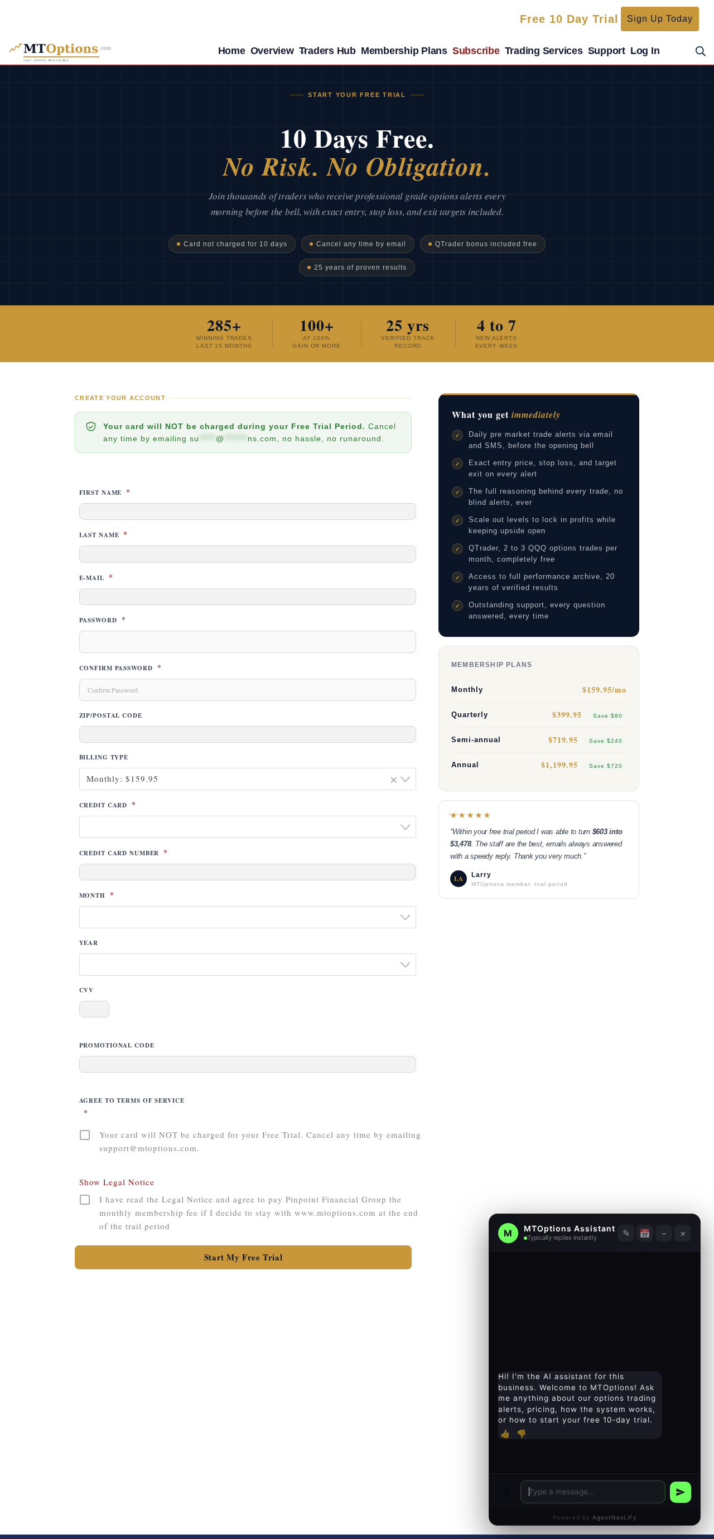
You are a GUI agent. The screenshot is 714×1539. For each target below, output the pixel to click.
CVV (86, 990)
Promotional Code (117, 1045)
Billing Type (104, 757)
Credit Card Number (123, 853)
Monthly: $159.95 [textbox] (242, 778)
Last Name (103, 534)
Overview (272, 50)
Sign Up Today (660, 18)
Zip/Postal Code (110, 715)
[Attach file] (507, 1492)
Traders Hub (327, 50)
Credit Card (108, 805)
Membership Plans (404, 50)
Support (606, 50)
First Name (105, 492)
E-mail (96, 577)
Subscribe (476, 50)
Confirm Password (120, 668)
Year (89, 942)
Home (231, 50)
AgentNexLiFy (614, 1517)
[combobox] (247, 779)
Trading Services (544, 50)
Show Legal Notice (117, 1181)
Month (96, 895)
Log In (645, 50)
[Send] (680, 1492)
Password (102, 620)
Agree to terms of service (132, 1107)
